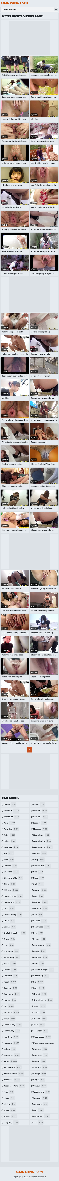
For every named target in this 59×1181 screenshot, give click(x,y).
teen (38, 1024)
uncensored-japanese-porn (44, 1043)
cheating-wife (13, 877)
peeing (39, 939)
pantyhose (41, 926)
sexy (38, 987)
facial (10, 963)
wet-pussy (41, 1116)
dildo (9, 920)
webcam (40, 1098)
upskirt (39, 1061)
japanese (11, 1079)
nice (38, 871)
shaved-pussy (42, 1000)
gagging (10, 987)
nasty (38, 859)
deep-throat (13, 896)
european (11, 951)
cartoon (10, 865)
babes (9, 841)
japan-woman (14, 1073)
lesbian (40, 810)
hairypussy (11, 1030)
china (10, 884)
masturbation (42, 847)
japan (10, 1061)
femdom (11, 975)
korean (10, 1116)
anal (9, 822)
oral (38, 884)
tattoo (39, 1012)
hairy (9, 1018)
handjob (11, 1036)
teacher (39, 1018)
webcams (40, 1104)
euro (9, 945)
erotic (9, 939)
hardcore (11, 1043)
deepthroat (12, 902)
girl (9, 1006)
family (10, 969)
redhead (40, 957)
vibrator (40, 1067)
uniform (40, 1049)
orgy (38, 896)
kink (8, 1091)
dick (9, 908)
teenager (40, 1030)
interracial (11, 1055)
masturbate (41, 835)
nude (38, 877)
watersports (41, 1091)
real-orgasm (41, 945)
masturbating (42, 841)
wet (38, 1110)
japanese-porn (14, 1085)
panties (39, 920)
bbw (9, 859)
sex (38, 981)
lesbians (40, 816)
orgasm (40, 890)
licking (39, 822)
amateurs (11, 816)
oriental (40, 902)
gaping (10, 1000)
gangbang (11, 994)
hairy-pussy (12, 1024)
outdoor (40, 908)
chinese (11, 890)
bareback (11, 847)
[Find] (56, 9)
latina (38, 804)
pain (37, 914)
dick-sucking (13, 914)
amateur (11, 810)
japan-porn (12, 1067)
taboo (39, 1006)
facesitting (11, 957)
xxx (38, 1122)
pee (38, 932)
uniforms (40, 1055)
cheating (11, 871)
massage (40, 828)
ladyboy (11, 1122)
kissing (10, 1104)
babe (9, 835)
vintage (39, 1073)
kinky (9, 1098)
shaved (39, 994)
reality (39, 951)
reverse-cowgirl (43, 969)
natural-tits (41, 865)
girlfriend (11, 1012)
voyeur (39, 1085)
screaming (40, 975)
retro (38, 963)
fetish (10, 981)
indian (9, 1049)
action (10, 804)
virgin (38, 1079)
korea (9, 1110)
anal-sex (11, 828)
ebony (10, 926)
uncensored (42, 1036)
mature (39, 853)
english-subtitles (14, 932)
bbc (8, 853)
